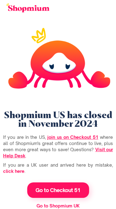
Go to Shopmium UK (58, 205)
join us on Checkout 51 (72, 137)
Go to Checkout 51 (58, 190)
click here (13, 171)
